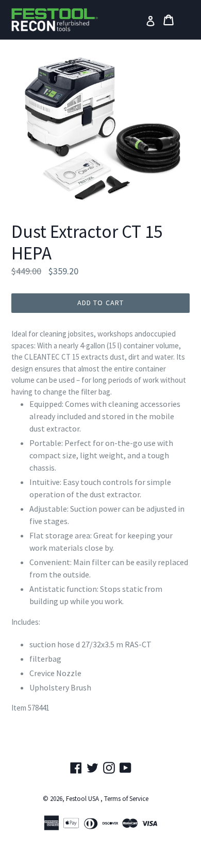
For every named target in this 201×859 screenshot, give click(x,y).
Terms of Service (126, 798)
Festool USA (82, 798)
